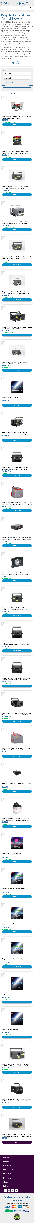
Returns (6, 1162)
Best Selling (7, 74)
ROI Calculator (8, 1174)
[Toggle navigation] (32, 3)
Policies (6, 1186)
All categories (8, 78)
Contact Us (17, 475)
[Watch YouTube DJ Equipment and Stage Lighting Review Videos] (16, 1190)
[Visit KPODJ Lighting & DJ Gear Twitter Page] (12, 1190)
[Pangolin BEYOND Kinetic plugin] (17, 843)
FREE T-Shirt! (8, 1170)
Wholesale (7, 1166)
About (5, 1182)
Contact (6, 1157)
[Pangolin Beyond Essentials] (17, 387)
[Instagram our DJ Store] (9, 1190)
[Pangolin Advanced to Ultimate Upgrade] (17, 878)
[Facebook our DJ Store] (5, 1190)
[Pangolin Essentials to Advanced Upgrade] (17, 948)
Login (23, 3)
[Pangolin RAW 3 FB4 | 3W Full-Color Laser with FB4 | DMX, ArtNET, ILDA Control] (17, 316)
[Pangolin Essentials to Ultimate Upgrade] (17, 913)
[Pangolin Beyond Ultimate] (17, 983)
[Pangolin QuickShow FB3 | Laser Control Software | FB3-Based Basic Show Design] (17, 105)
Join (18, 3)
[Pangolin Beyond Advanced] (17, 1018)
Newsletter (7, 1178)
